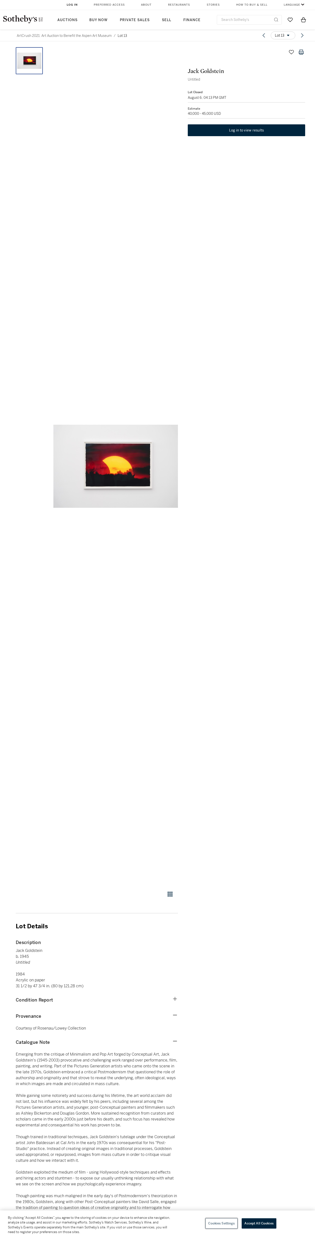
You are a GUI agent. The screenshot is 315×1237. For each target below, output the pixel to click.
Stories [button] (213, 4)
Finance (192, 20)
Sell (166, 20)
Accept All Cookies (258, 1223)
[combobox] (249, 20)
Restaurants (179, 4)
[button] (115, 466)
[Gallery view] (170, 894)
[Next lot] (302, 35)
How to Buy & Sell (252, 4)
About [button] (146, 4)
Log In (72, 4)
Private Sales (135, 20)
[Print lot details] (301, 52)
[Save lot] (291, 52)
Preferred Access (109, 4)
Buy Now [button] (98, 20)
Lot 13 (122, 35)
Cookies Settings (221, 1223)
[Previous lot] (264, 35)
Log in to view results (246, 130)
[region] (157, 1223)
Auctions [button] (67, 20)
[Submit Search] (276, 20)
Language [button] (292, 4)
